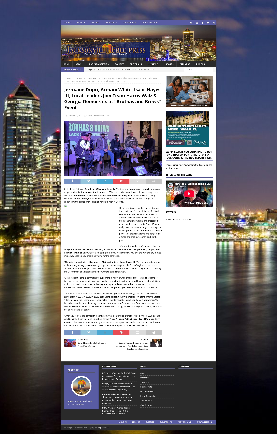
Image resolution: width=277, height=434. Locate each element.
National (100, 115)
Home (66, 64)
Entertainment (98, 64)
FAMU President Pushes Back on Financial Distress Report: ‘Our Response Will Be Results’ (116, 411)
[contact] (191, 22)
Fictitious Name (129, 23)
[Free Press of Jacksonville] (138, 59)
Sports (170, 64)
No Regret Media (101, 427)
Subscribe (95, 23)
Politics (119, 64)
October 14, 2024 (75, 115)
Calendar (184, 64)
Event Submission (149, 23)
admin (89, 115)
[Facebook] (202, 22)
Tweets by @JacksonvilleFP (178, 219)
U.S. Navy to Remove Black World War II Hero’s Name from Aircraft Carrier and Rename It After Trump (119, 376)
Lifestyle (153, 64)
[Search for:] (198, 69)
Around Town (146, 400)
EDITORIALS (136, 64)
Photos (200, 64)
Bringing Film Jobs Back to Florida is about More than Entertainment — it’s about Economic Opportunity (118, 386)
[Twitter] (208, 22)
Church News (146, 405)
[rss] (213, 22)
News (78, 64)
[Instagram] (197, 22)
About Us (67, 23)
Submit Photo (111, 23)
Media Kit (81, 23)
